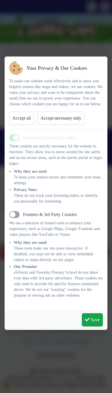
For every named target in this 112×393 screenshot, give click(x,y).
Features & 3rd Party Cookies (50, 214)
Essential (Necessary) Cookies (50, 137)
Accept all (21, 118)
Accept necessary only (60, 118)
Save (95, 319)
